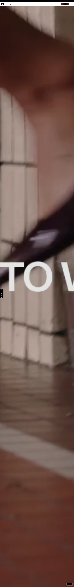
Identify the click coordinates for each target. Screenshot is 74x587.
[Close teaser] (3, 288)
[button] (59, 4)
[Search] (57, 4)
